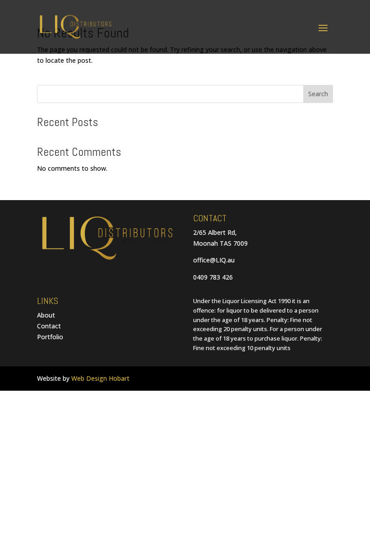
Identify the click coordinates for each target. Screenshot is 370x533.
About (46, 315)
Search (318, 93)
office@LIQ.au (214, 260)
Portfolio (50, 336)
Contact (49, 326)
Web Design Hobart (100, 378)
